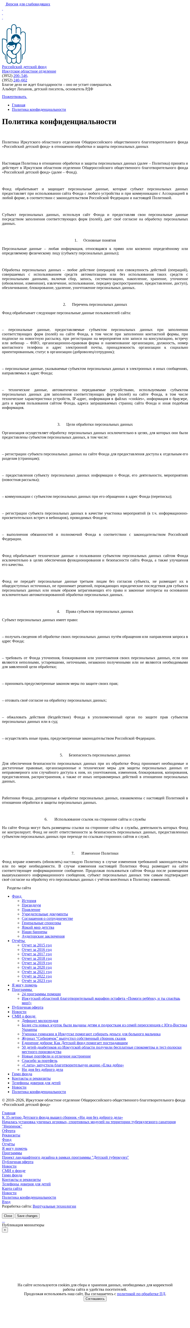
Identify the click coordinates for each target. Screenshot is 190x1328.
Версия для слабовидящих (27, 4)
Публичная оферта (17, 1162)
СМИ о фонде (13, 1171)
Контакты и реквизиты (21, 1179)
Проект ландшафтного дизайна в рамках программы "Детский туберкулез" (65, 1157)
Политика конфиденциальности (29, 1197)
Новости (9, 1166)
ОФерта (8, 1131)
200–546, (20, 76)
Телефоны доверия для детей (26, 1184)
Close (8, 1216)
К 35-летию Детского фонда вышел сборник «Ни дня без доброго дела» (62, 1117)
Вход (6, 1202)
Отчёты (8, 1144)
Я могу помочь (14, 1148)
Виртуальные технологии (54, 1206)
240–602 (20, 80)
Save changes (27, 1216)
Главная (8, 1113)
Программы (12, 1153)
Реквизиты (11, 1135)
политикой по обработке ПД (141, 1294)
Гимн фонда (12, 1175)
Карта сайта (12, 1188)
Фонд (6, 1139)
